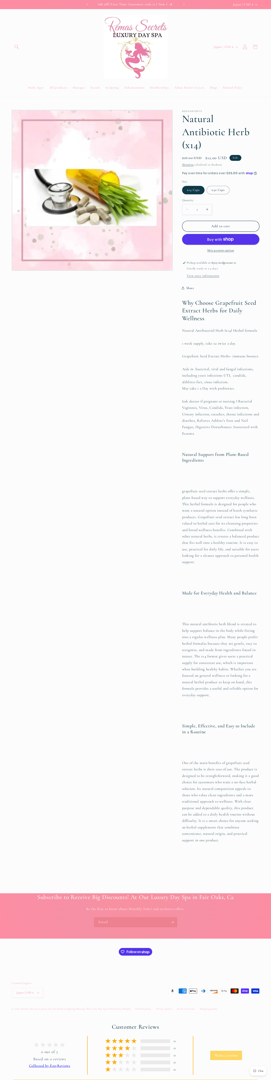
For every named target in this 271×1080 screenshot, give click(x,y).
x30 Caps (218, 190)
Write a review (226, 1055)
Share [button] (190, 288)
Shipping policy (208, 1008)
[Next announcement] (184, 4)
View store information (203, 275)
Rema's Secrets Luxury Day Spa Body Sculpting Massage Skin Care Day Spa (64, 1008)
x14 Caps (193, 190)
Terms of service (186, 1008)
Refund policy (143, 1008)
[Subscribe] (172, 922)
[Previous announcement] (87, 4)
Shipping (188, 164)
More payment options (220, 250)
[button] (17, 47)
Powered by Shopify (119, 1008)
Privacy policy (164, 1008)
